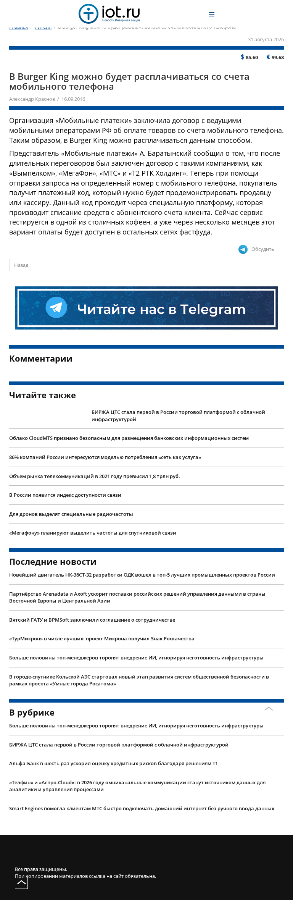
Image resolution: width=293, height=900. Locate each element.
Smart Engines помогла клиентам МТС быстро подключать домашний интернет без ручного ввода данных (141, 808)
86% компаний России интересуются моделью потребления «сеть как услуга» (105, 457)
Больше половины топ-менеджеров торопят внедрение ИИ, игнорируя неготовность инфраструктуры (136, 657)
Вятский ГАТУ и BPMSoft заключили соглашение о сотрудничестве (92, 619)
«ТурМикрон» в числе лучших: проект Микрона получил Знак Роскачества (102, 638)
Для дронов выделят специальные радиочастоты (71, 514)
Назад (21, 265)
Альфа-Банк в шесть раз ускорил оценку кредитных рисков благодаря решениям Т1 (113, 763)
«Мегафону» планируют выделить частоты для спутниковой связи (92, 532)
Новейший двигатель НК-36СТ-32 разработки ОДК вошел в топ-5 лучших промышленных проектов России (142, 574)
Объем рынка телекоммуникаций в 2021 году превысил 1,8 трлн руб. (94, 476)
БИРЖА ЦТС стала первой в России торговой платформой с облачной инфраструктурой (178, 416)
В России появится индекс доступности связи (65, 494)
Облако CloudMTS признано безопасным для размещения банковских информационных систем (129, 438)
